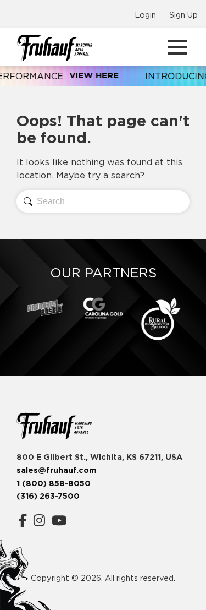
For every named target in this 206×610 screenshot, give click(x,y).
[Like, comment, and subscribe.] (59, 520)
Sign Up (183, 14)
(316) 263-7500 (48, 496)
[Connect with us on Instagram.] (39, 520)
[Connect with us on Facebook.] (22, 520)
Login (145, 14)
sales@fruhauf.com (56, 470)
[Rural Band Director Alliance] (161, 319)
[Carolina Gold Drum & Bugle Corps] (103, 308)
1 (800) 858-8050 (53, 483)
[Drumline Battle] (45, 307)
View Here (58, 75)
